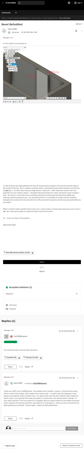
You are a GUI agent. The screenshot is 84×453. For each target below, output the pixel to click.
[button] (81, 31)
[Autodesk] (11, 3)
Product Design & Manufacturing (18, 18)
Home (4, 18)
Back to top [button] (10, 446)
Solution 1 (9, 294)
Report (42, 271)
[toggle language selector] (69, 3)
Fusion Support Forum (50, 18)
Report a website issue (71, 445)
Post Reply (72, 428)
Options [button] (78, 24)
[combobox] (31, 3)
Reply (42, 262)
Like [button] (40, 267)
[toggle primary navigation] (4, 3)
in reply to (36, 383)
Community (6, 13)
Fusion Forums (36, 18)
